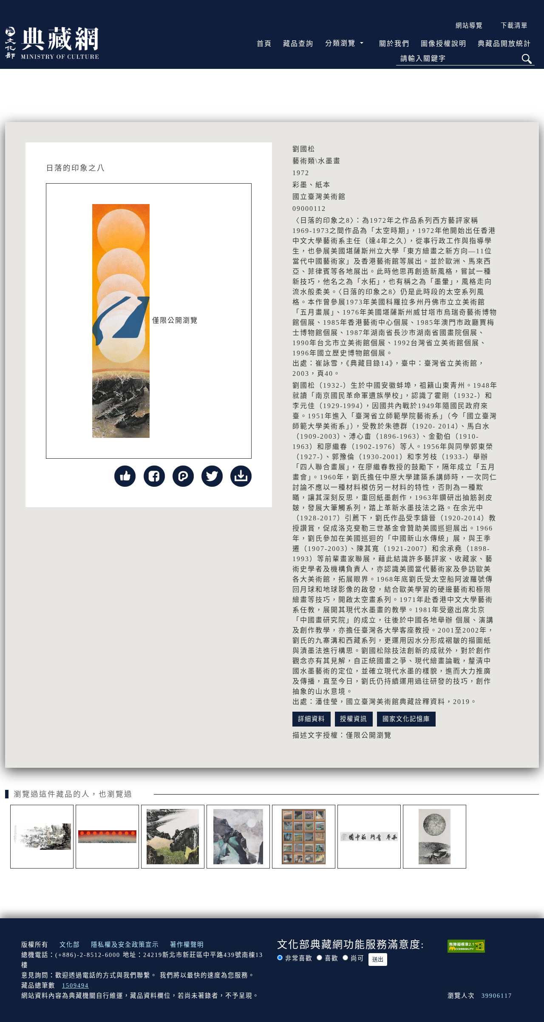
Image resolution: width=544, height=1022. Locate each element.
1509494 (75, 985)
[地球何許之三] (434, 837)
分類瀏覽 (341, 43)
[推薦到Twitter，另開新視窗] (212, 475)
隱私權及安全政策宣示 (125, 944)
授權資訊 (353, 718)
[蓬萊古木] (42, 837)
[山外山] (172, 837)
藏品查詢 (298, 43)
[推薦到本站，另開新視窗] (125, 475)
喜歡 (331, 958)
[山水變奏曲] (303, 837)
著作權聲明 (187, 944)
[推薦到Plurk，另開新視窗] (183, 475)
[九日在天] (107, 837)
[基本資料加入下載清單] (241, 475)
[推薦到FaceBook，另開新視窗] (154, 475)
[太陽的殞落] (238, 837)
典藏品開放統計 (504, 43)
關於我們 (394, 43)
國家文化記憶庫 (406, 718)
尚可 (357, 958)
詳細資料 (311, 718)
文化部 (70, 944)
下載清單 (514, 25)
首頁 (264, 43)
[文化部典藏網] (52, 42)
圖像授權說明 (444, 43)
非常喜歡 (298, 958)
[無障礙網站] (466, 945)
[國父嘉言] (369, 837)
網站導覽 (469, 25)
